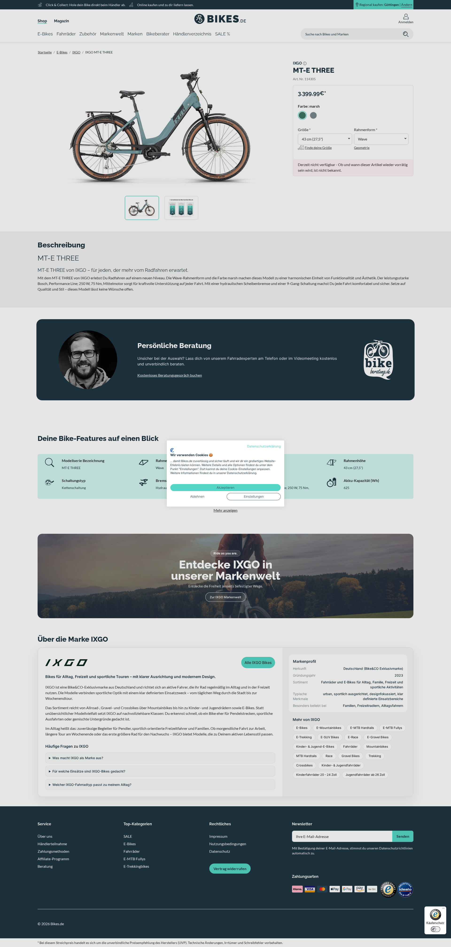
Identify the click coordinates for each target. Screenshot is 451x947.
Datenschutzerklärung (264, 446)
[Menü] (443, 909)
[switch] (435, 929)
